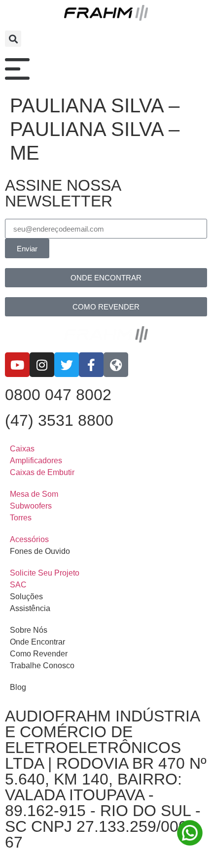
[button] (13, 39)
